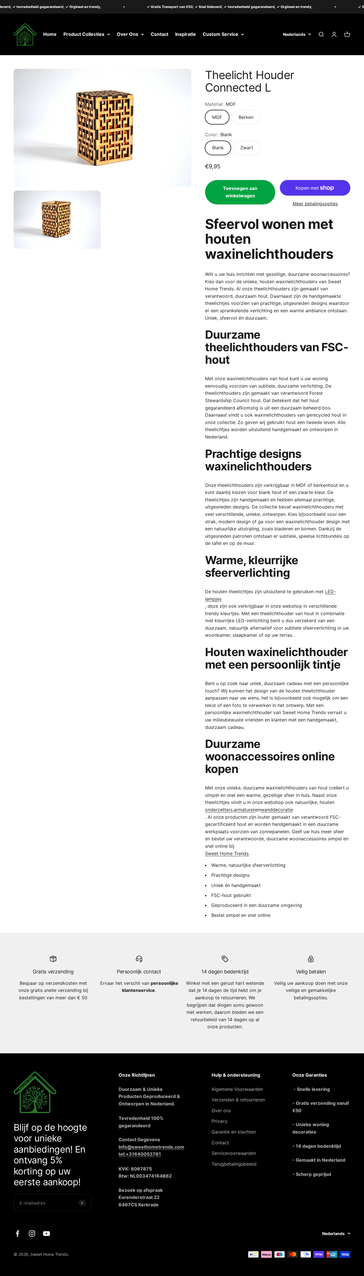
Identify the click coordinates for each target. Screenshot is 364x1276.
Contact (159, 34)
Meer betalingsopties (315, 203)
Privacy (220, 1121)
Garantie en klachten (234, 1132)
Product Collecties (83, 34)
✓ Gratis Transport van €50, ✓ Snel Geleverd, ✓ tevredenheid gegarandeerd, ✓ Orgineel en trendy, (211, 7)
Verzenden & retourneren (238, 1100)
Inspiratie (185, 34)
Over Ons (127, 34)
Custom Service (220, 34)
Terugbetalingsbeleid (234, 1164)
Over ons (221, 1110)
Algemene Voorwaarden (237, 1089)
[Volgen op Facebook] (17, 1233)
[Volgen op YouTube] (46, 1233)
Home (50, 34)
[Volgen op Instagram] (32, 1233)
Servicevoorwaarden (234, 1153)
